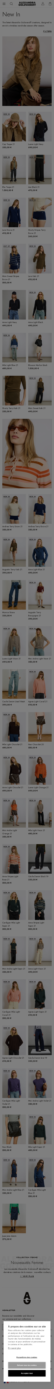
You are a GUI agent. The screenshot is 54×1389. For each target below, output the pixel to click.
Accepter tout (27, 1373)
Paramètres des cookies (26, 1357)
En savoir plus (14, 1348)
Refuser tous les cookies (27, 1365)
